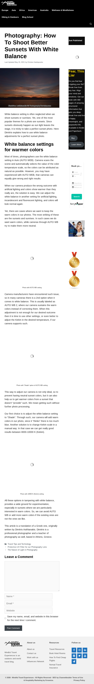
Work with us (32, 657)
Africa (22, 10)
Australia (44, 10)
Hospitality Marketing (33, 680)
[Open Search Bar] (90, 24)
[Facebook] (74, 650)
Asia (14, 10)
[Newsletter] (74, 661)
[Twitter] (79, 655)
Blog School (27, 17)
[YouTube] (85, 655)
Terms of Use (77, 677)
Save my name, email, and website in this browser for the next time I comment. (32, 618)
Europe (5, 10)
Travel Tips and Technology (19, 544)
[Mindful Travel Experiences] (9, 3)
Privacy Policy (79, 680)
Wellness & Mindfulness (63, 10)
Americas (32, 10)
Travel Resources (56, 649)
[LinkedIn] (85, 650)
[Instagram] (79, 650)
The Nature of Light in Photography (22, 550)
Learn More (76, 144)
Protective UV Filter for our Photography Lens (27, 547)
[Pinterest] (74, 655)
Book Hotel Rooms (57, 653)
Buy (73, 138)
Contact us (31, 653)
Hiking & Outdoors (10, 17)
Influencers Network (35, 661)
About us (31, 649)
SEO (54, 677)
